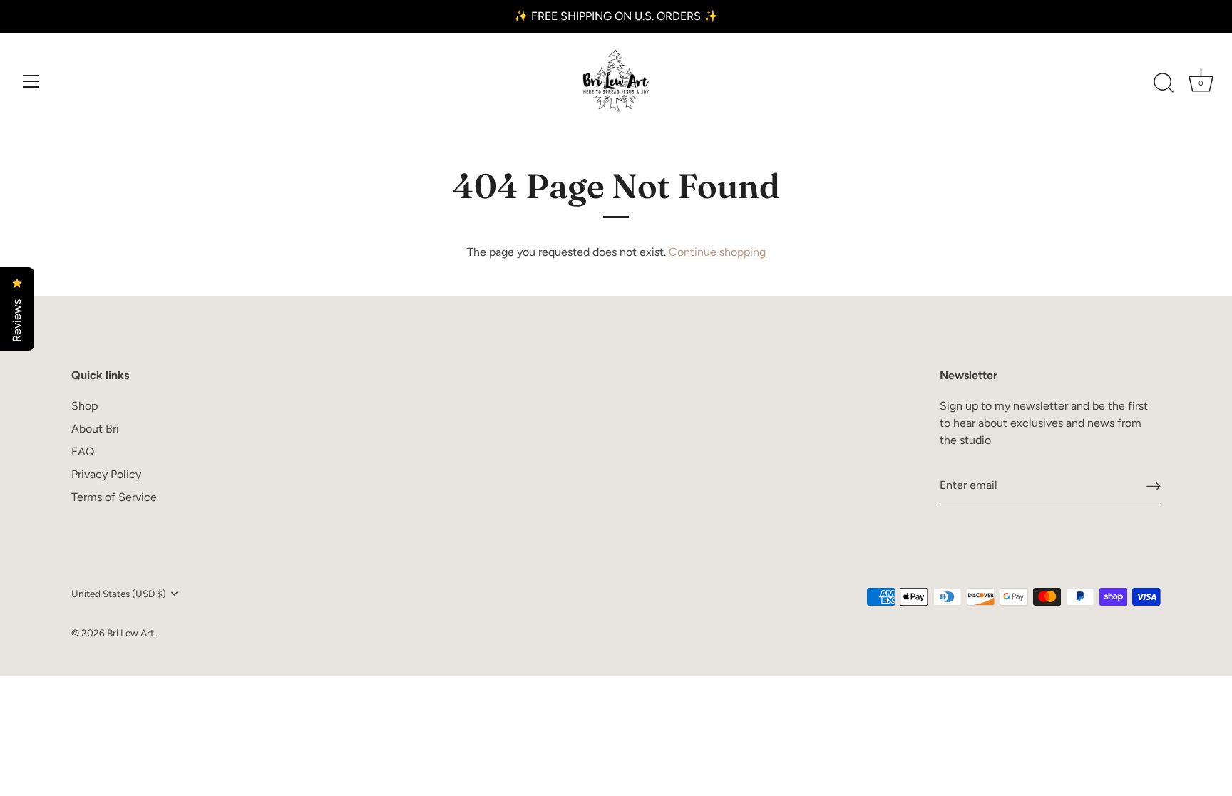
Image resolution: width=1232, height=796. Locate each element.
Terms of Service (114, 497)
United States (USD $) (118, 593)
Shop (84, 406)
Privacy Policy (106, 474)
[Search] (1163, 83)
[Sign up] (1153, 485)
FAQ (82, 451)
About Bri (95, 428)
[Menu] (31, 81)
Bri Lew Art (130, 633)
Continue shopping (717, 252)
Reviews (17, 319)
